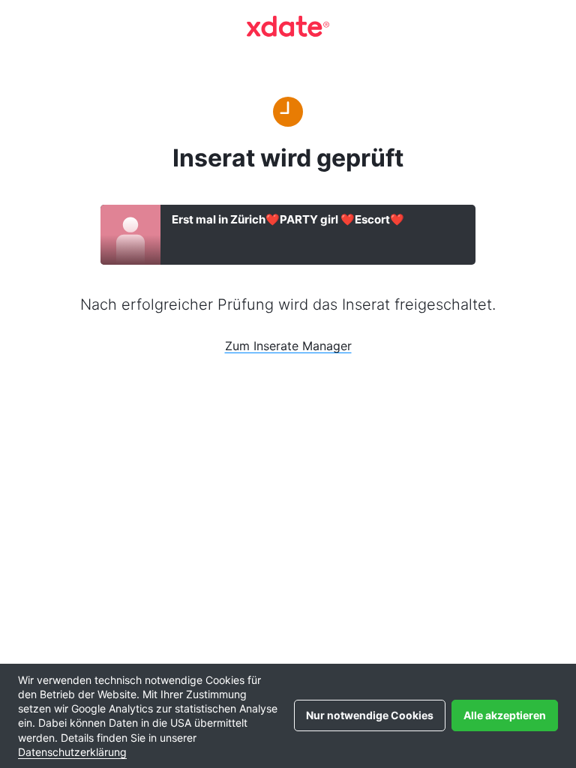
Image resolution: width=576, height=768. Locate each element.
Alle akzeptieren (505, 715)
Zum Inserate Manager (288, 345)
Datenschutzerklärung (72, 752)
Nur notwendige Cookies (370, 715)
